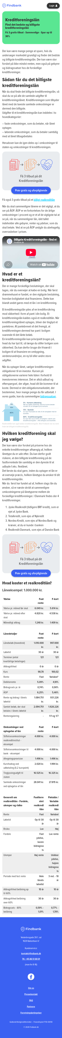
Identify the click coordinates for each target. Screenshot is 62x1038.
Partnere (31, 1006)
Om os (31, 988)
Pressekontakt (31, 994)
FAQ (31, 1000)
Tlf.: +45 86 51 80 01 (31, 959)
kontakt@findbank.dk (31, 953)
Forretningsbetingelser (31, 1012)
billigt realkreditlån (44, 200)
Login (52, 5)
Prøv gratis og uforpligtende (31, 190)
